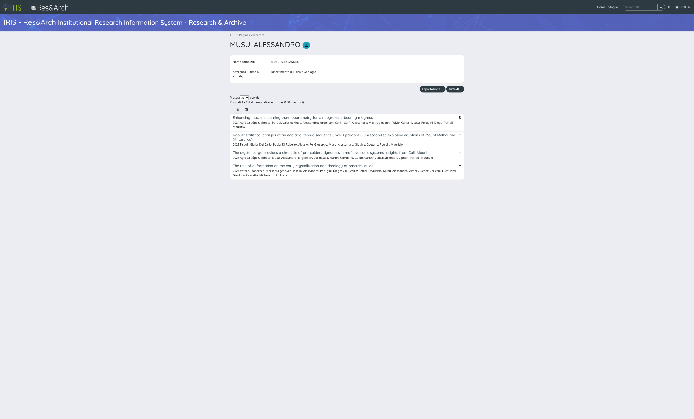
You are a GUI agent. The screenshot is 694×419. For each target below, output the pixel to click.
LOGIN (685, 7)
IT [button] (669, 7)
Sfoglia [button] (613, 7)
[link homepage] (13, 7)
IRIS (232, 35)
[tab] (237, 109)
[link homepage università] (51, 7)
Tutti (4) (454, 89)
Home (601, 7)
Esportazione (431, 89)
